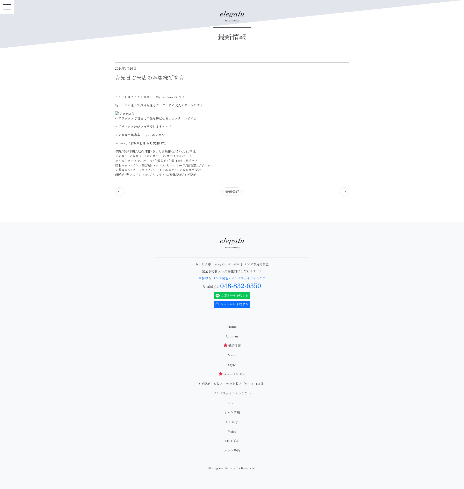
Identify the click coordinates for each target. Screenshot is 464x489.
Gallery (232, 421)
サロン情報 (232, 412)
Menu (232, 355)
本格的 (203, 278)
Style (232, 364)
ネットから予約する (233, 304)
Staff (232, 403)
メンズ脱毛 (220, 278)
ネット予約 (232, 450)
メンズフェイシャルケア (248, 278)
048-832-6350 (240, 285)
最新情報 (232, 191)
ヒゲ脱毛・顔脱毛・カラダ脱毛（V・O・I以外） (232, 383)
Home (232, 326)
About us (232, 336)
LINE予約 (232, 440)
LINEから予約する (234, 295)
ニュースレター (234, 374)
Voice (232, 431)
